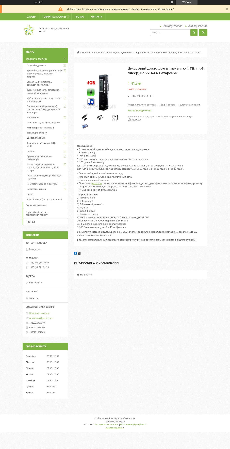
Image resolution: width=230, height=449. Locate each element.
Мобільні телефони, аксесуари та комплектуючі (44, 99)
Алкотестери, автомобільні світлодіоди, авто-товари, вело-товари (43, 167)
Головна (31, 17)
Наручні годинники (36, 65)
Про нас (80, 17)
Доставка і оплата (36, 205)
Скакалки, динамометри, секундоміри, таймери (39, 83)
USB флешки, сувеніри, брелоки (43, 122)
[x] (79, 253)
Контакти (96, 17)
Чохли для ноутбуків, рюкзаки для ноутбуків (44, 177)
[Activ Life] (29, 30)
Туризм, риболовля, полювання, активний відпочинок (43, 91)
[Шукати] (194, 32)
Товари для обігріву (37, 132)
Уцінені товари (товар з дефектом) (44, 199)
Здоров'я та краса (36, 138)
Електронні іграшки (36, 189)
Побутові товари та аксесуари (42, 184)
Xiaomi (30, 194)
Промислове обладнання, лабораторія (40, 158)
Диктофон (126, 52)
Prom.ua (131, 418)
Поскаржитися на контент (106, 424)
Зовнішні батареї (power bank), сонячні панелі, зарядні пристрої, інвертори (44, 109)
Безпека (31, 151)
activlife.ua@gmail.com (40, 318)
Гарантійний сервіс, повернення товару (37, 213)
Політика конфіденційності (133, 424)
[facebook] (75, 253)
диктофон (96, 183)
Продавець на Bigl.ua (115, 421)
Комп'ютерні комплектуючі (40, 127)
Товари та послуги (54, 17)
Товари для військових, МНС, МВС (42, 144)
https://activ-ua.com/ (39, 313)
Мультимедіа (112, 52)
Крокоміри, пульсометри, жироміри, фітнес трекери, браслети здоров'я (45, 73)
